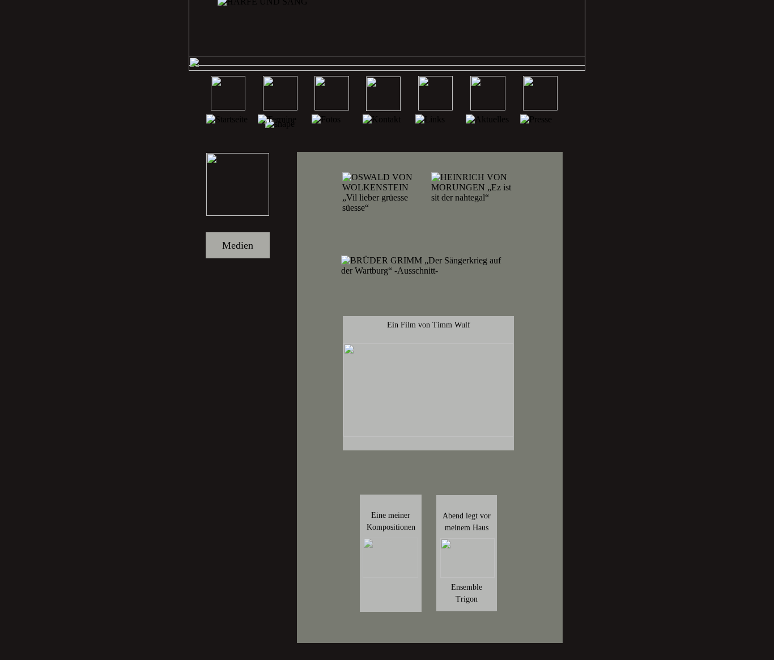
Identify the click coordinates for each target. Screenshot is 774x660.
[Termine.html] (280, 107)
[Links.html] (435, 107)
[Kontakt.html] (383, 108)
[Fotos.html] (331, 107)
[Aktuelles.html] (487, 107)
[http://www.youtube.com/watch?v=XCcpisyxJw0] (428, 433)
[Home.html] (228, 107)
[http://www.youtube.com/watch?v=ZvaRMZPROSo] (390, 575)
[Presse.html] (540, 107)
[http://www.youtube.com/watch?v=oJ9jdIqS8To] (467, 575)
